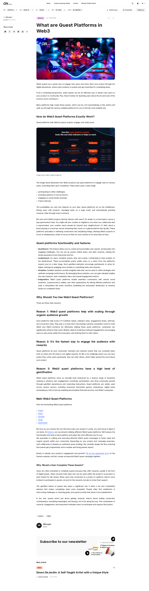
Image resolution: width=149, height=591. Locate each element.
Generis (50, 432)
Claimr (40, 411)
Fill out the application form (97, 453)
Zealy (40, 420)
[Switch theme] (138, 3)
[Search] (132, 3)
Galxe (40, 414)
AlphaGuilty (43, 423)
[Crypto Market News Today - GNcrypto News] (7, 3)
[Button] (132, 3)
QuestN (41, 417)
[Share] (114, 568)
